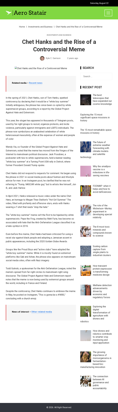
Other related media (41, 312)
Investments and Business (59, 35)
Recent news (35, 83)
